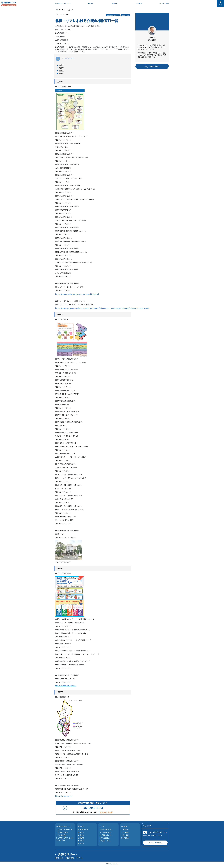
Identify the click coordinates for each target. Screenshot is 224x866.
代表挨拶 (126, 832)
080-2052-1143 (157, 832)
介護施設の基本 (63, 832)
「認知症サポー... (106, 832)
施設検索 (90, 3)
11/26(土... (105, 838)
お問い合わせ (155, 66)
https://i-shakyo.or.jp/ (63, 796)
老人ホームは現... (106, 829)
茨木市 (82, 840)
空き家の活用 (62, 835)
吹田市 (82, 832)
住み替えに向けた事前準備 (112, 15)
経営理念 (126, 829)
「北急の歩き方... (106, 835)
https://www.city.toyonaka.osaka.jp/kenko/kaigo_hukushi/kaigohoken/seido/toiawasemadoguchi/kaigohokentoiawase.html (102, 308)
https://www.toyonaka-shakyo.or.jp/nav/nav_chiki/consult (77, 294)
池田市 (82, 835)
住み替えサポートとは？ (63, 3)
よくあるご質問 (164, 3)
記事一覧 (115, 3)
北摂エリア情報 (125, 15)
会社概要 (139, 3)
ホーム (61, 10)
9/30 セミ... (106, 840)
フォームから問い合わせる (155, 842)
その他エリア (84, 829)
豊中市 (82, 843)
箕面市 (82, 838)
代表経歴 (126, 838)
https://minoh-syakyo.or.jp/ (65, 685)
